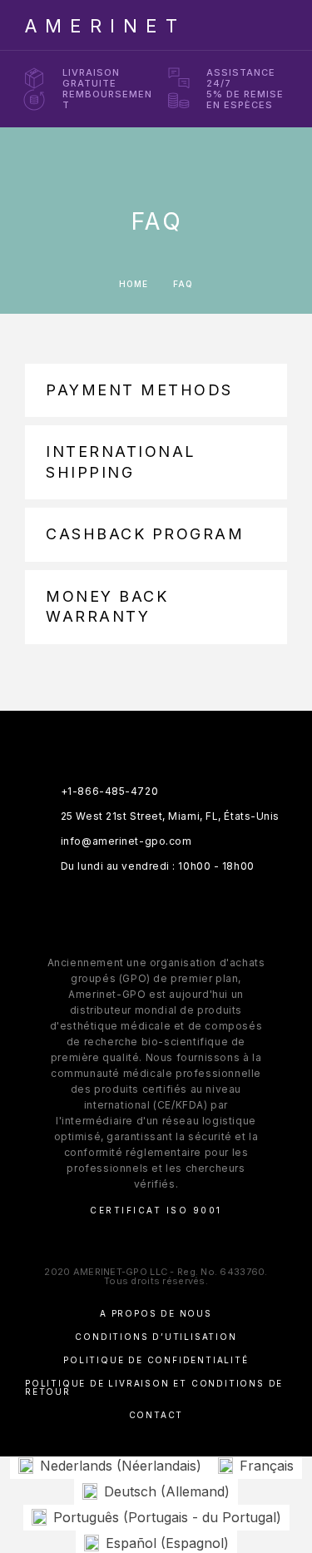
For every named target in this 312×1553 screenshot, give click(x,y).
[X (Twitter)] (172, 908)
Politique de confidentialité (155, 1360)
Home (133, 284)
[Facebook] (108, 908)
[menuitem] (110, 1466)
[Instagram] (140, 908)
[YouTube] (205, 908)
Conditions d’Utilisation (155, 1337)
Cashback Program (145, 534)
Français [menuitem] (267, 1465)
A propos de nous (156, 1313)
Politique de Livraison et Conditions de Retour (154, 1387)
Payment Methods (139, 390)
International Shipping (121, 461)
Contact (156, 1415)
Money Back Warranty (107, 606)
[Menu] (271, 25)
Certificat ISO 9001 (156, 1210)
